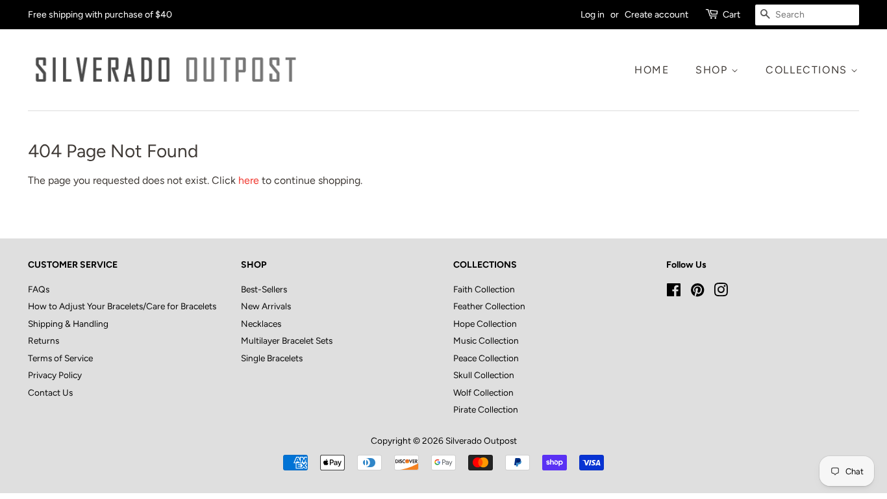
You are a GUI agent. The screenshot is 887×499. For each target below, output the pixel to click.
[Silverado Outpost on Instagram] (721, 292)
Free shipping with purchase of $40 (100, 14)
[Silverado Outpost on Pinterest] (697, 292)
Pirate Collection (485, 409)
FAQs (38, 289)
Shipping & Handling (68, 323)
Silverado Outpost (481, 440)
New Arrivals (266, 306)
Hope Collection (485, 323)
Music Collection (486, 340)
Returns (43, 340)
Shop (713, 70)
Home (651, 70)
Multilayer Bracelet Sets (286, 340)
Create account (656, 14)
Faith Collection (484, 289)
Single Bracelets (272, 358)
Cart (731, 14)
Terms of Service (60, 358)
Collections (808, 70)
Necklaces (261, 323)
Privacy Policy (55, 375)
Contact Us (50, 392)
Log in (593, 14)
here (248, 180)
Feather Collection (489, 306)
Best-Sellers (264, 289)
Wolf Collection (483, 392)
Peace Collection (486, 358)
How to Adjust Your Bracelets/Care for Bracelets (122, 306)
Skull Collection (483, 375)
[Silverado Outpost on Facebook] (673, 292)
